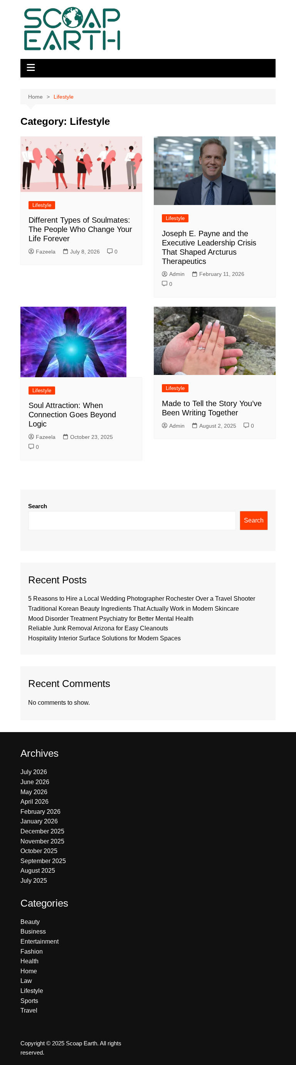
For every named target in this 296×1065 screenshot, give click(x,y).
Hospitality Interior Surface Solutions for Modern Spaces (104, 638)
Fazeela (46, 252)
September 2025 (43, 861)
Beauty (30, 922)
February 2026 (40, 811)
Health (29, 961)
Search (37, 506)
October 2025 (38, 851)
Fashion (31, 951)
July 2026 (33, 772)
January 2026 (39, 821)
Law (26, 981)
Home (28, 971)
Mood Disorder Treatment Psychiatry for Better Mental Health (111, 618)
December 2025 (42, 831)
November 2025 (42, 841)
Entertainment (39, 941)
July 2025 (33, 880)
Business (33, 931)
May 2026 (33, 792)
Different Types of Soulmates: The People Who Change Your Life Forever (80, 229)
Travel (28, 1010)
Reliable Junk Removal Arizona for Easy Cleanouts (98, 628)
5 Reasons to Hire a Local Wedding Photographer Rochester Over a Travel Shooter (141, 598)
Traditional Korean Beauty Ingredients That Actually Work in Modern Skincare (133, 608)
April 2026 (34, 801)
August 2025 (37, 870)
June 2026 (34, 782)
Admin (177, 274)
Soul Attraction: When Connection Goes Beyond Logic (72, 414)
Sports (29, 1001)
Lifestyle (41, 205)
